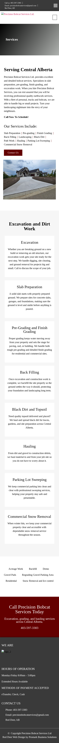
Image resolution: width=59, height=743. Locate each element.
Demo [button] (46, 569)
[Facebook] (55, 5)
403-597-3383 (29, 628)
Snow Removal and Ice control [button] (38, 581)
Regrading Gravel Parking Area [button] (37, 575)
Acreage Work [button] (15, 569)
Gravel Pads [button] (10, 575)
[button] (55, 17)
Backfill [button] (33, 569)
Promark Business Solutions (43, 737)
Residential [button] (11, 581)
